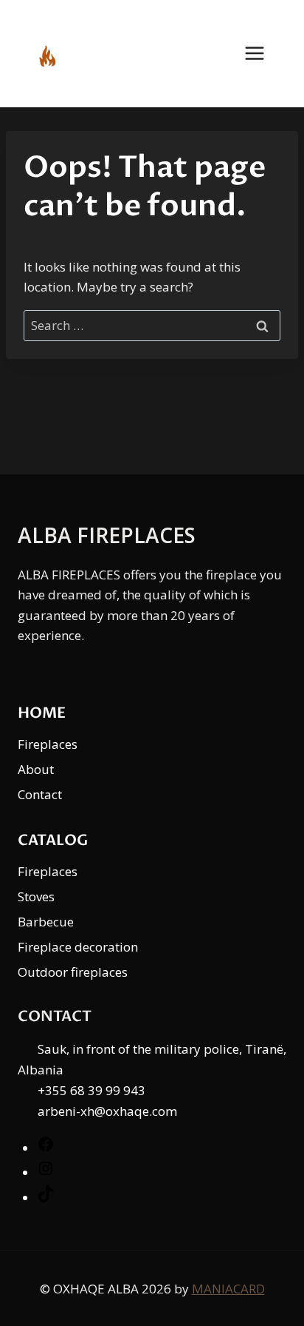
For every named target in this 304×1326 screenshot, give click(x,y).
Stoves (36, 896)
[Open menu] (262, 53)
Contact (40, 794)
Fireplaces (47, 744)
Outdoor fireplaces (73, 971)
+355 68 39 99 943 (91, 1090)
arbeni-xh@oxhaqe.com (107, 1111)
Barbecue (46, 921)
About (36, 769)
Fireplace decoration (78, 946)
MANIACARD (228, 1288)
